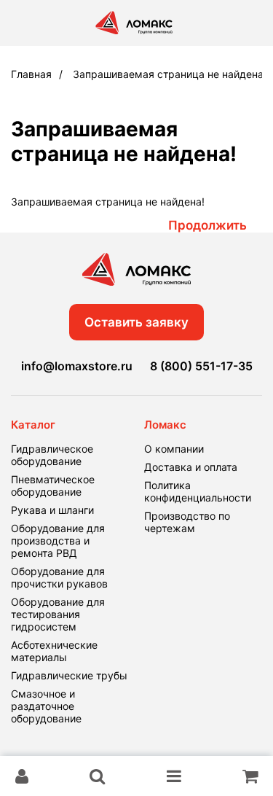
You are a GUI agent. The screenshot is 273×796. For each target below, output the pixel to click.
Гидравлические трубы (69, 675)
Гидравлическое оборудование (52, 454)
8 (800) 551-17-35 (201, 366)
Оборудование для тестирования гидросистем (58, 614)
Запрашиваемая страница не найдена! (169, 74)
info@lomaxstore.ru (76, 366)
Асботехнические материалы (54, 651)
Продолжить (207, 225)
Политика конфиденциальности (197, 491)
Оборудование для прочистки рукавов (59, 577)
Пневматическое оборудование (53, 485)
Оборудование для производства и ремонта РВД (58, 540)
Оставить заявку (136, 322)
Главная (31, 74)
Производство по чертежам (187, 522)
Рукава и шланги (52, 510)
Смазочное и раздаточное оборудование (46, 706)
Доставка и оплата (190, 467)
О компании (174, 448)
